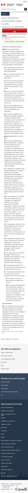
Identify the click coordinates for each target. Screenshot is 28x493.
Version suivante (20, 41)
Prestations (4, 431)
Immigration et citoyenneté (8, 421)
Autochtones (4, 466)
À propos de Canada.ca (8, 485)
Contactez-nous (5, 368)
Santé (2, 434)
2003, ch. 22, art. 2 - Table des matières (13, 27)
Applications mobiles (16, 484)
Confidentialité (6, 487)
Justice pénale (4, 385)
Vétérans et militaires (6, 469)
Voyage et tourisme (6, 424)
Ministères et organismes (7, 411)
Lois (2, 395)
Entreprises (4, 427)
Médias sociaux (5, 484)
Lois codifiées (5, 24)
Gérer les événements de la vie (9, 476)
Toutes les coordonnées (7, 407)
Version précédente (10, 41)
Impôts (3, 437)
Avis (17, 485)
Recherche (3, 362)
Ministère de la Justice (13, 18)
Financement (4, 388)
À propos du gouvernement (8, 414)
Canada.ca (3, 18)
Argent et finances (5, 460)
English (25, 1)
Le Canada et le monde (7, 456)
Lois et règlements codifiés (8, 359)
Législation (19, 21)
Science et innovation (6, 463)
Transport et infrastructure (8, 453)
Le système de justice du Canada (9, 391)
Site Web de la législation (8, 21)
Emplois (3, 418)
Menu (6, 14)
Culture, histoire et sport (7, 447)
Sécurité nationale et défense (8, 443)
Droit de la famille (5, 382)
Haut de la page (5, 489)
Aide (2, 365)
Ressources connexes (6, 356)
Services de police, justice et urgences (10, 450)
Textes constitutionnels (7, 352)
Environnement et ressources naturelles (11, 440)
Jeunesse (3, 473)
